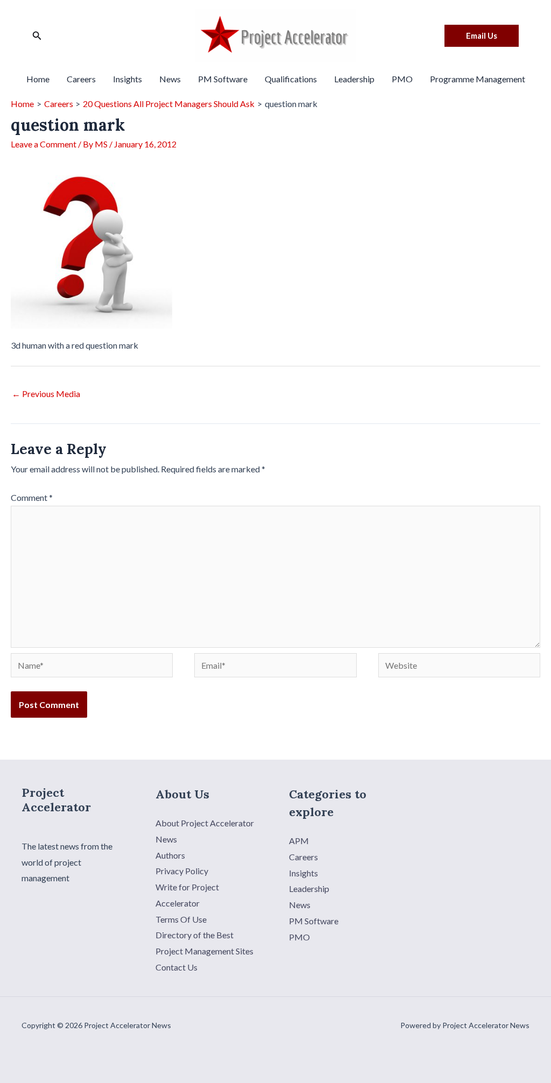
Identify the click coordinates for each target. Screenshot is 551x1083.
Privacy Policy (182, 871)
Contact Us (176, 967)
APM (299, 841)
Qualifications (291, 79)
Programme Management (477, 79)
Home (38, 79)
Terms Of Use (181, 919)
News (170, 79)
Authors (170, 855)
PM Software (223, 79)
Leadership (354, 79)
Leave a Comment (43, 144)
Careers (81, 79)
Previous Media (46, 393)
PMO (402, 79)
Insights (127, 79)
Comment (32, 497)
